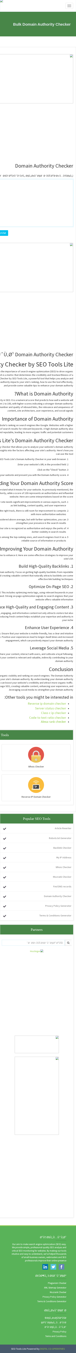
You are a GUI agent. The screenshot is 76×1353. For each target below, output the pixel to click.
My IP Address (63, 857)
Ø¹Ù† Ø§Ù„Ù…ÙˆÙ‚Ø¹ (55, 1327)
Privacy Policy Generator (58, 905)
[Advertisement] (38, 991)
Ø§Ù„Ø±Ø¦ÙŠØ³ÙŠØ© (55, 1317)
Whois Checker (63, 867)
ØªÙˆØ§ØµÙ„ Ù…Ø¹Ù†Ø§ (53, 1322)
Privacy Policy (59, 1331)
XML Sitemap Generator (55, 1287)
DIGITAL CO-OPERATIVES (52, 1348)
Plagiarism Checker (57, 1283)
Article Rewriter (63, 828)
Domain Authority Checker (57, 896)
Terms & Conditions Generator (55, 915)
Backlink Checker (62, 847)
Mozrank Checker (62, 876)
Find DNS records (62, 886)
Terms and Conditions (55, 1336)
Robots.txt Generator (60, 838)
